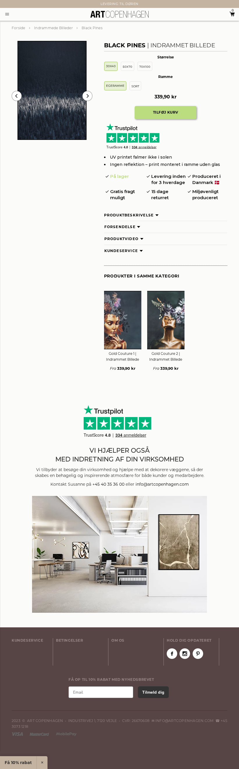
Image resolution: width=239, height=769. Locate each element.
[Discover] (66, 734)
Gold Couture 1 (122, 356)
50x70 (127, 67)
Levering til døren (119, 4)
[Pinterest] (198, 653)
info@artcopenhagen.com (162, 484)
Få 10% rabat (18, 762)
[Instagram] (185, 653)
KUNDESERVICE (27, 640)
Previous (17, 96)
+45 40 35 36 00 (108, 484)
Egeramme (115, 86)
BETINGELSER (69, 640)
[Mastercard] (40, 734)
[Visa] (18, 734)
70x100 (144, 67)
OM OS (117, 640)
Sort (135, 86)
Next (14, 4)
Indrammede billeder (53, 28)
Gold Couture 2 (165, 356)
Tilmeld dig (153, 692)
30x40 (111, 66)
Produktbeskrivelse (129, 215)
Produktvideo (121, 239)
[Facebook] (172, 653)
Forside (18, 28)
